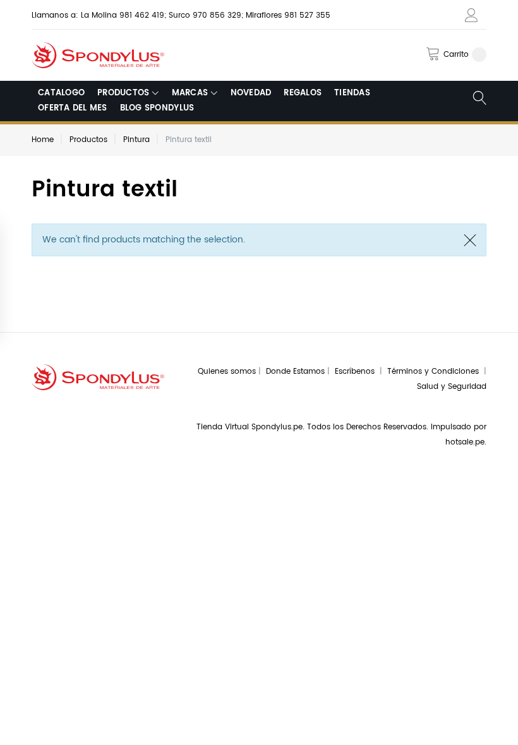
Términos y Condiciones (435, 372)
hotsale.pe (465, 442)
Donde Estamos (296, 372)
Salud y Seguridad (451, 387)
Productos (88, 140)
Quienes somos (227, 372)
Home (43, 140)
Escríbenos (357, 372)
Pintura (136, 140)
